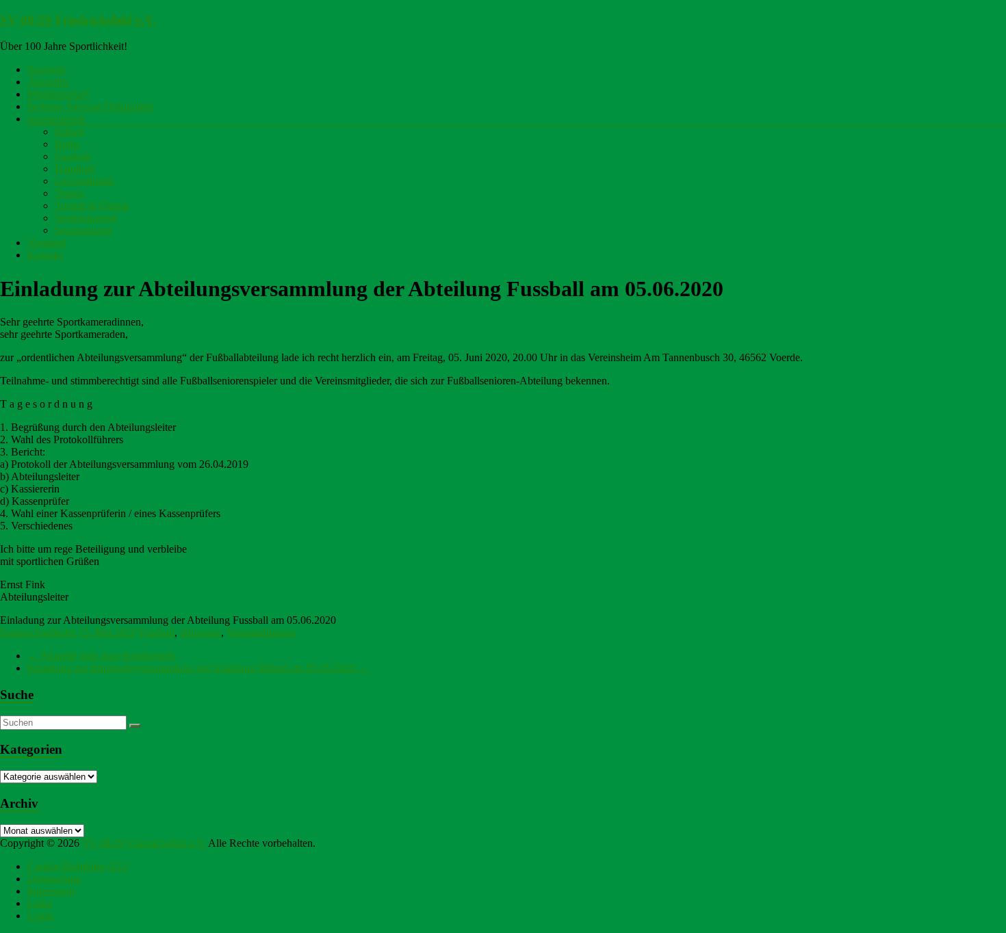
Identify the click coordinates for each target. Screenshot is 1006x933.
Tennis (69, 193)
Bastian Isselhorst (37, 632)
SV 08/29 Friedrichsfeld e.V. (78, 20)
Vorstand (46, 242)
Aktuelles (47, 82)
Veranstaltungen (261, 632)
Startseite (46, 69)
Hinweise (200, 632)
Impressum (51, 891)
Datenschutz (54, 878)
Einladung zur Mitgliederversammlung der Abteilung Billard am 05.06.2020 (198, 668)
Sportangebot (56, 118)
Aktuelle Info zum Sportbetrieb (101, 655)
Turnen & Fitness (92, 205)
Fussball (72, 156)
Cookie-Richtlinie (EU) (78, 866)
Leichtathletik (84, 181)
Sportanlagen (83, 230)
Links (39, 903)
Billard (69, 131)
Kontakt (44, 255)
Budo (67, 144)
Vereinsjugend (85, 218)
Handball (74, 168)
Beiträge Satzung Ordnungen (90, 106)
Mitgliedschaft (58, 94)
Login (40, 915)
